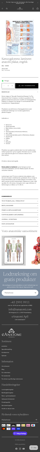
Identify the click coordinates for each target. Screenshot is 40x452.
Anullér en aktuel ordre (8, 408)
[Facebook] (16, 449)
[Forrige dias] (2, 3)
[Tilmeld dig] (35, 293)
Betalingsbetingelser (7, 393)
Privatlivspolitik (6, 402)
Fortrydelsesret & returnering (12, 215)
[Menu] (2, 8)
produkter (4, 346)
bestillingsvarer (7, 205)
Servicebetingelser (7, 405)
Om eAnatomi (5, 366)
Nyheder (4, 355)
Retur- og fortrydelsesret (9, 396)
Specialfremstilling (7, 349)
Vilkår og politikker (20, 444)
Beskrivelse (5, 92)
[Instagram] (20, 449)
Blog (3, 369)
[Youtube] (23, 449)
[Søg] (7, 8)
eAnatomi (22, 440)
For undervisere (6, 372)
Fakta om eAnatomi (8, 224)
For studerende (6, 376)
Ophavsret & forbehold (8, 399)
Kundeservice (5, 352)
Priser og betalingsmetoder (11, 210)
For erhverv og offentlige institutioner (12, 379)
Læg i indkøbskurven (28, 85)
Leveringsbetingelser (7, 389)
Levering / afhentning (9, 219)
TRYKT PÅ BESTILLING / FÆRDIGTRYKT (13, 201)
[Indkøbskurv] (37, 8)
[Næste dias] (37, 3)
